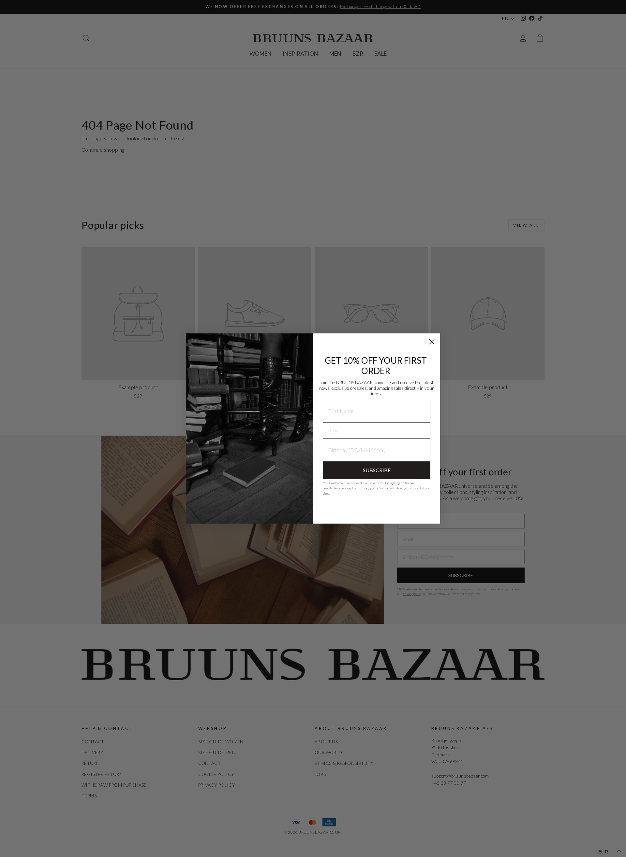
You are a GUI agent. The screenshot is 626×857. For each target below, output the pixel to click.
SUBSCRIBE (377, 470)
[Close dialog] (432, 341)
